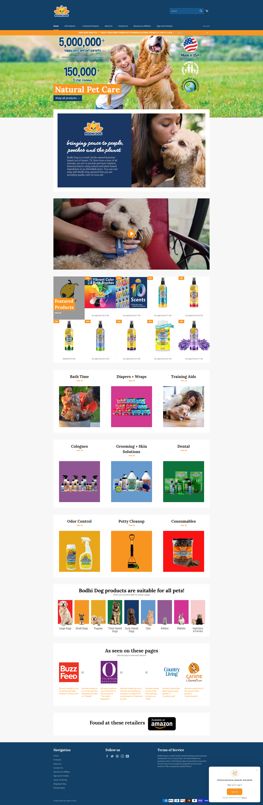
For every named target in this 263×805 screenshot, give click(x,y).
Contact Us (123, 26)
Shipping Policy (59, 784)
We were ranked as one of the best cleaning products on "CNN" (152, 693)
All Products (70, 26)
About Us (108, 26)
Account (206, 26)
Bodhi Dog (62, 801)
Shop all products (67, 98)
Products (57, 760)
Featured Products (91, 26)
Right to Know (71, 801)
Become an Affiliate (142, 26)
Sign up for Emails (164, 26)
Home (56, 26)
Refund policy (59, 788)
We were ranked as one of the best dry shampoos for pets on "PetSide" (90, 692)
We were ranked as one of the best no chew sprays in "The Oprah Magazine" (109, 693)
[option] (131, 76)
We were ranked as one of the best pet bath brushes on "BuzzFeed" (68, 691)
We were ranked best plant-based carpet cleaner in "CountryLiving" (171, 692)
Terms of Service (60, 780)
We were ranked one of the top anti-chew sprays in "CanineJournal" (194, 692)
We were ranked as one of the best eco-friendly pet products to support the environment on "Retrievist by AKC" (131, 693)
